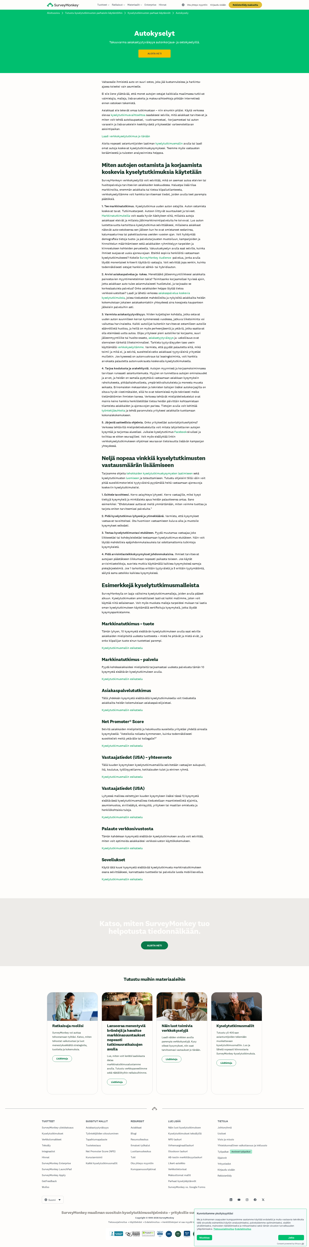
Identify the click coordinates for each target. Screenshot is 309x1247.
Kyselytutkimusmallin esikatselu (122, 648)
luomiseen (132, 478)
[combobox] (53, 1200)
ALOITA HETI (155, 53)
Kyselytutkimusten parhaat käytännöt (149, 13)
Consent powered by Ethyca (289, 1243)
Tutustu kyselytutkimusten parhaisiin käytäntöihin (93, 13)
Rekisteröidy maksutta (245, 4)
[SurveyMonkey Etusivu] (63, 5)
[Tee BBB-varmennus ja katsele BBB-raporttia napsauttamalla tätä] (116, 1235)
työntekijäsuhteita (113, 410)
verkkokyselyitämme (130, 347)
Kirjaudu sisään (218, 4)
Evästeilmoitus (243, 1229)
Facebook (180, 432)
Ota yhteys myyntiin (197, 4)
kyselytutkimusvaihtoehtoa (128, 115)
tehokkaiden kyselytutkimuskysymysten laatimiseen (159, 473)
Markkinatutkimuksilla (116, 215)
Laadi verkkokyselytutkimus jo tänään (126, 136)
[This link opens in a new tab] (231, 1199)
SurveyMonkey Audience (155, 257)
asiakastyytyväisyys (161, 338)
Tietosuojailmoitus (223, 1229)
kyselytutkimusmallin (169, 143)
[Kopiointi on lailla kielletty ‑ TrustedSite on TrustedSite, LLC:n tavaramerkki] (148, 1235)
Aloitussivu (53, 13)
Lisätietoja (62, 1058)
